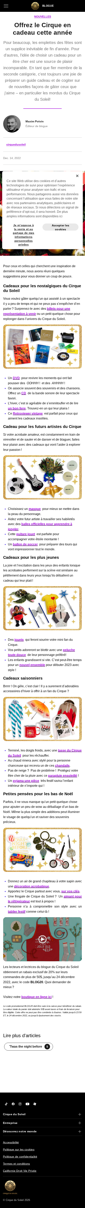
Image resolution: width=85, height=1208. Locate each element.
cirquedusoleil (16, 144)
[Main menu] (6, 6)
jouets (19, 639)
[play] (42, 939)
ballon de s (21, 544)
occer (33, 544)
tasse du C (66, 750)
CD (23, 393)
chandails (62, 765)
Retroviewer (22, 413)
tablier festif (16, 911)
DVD (16, 378)
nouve (24, 665)
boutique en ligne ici (36, 997)
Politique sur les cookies (18, 1149)
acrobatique (39, 886)
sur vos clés (70, 891)
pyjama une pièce (26, 780)
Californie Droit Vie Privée (20, 1170)
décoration (22, 886)
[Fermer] (77, 175)
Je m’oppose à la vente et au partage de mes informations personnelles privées (23, 227)
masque (35, 509)
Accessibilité (11, 1142)
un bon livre (17, 408)
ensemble (37, 665)
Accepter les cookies (60, 227)
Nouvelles (42, 16)
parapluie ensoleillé (62, 775)
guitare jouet (25, 534)
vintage (37, 413)
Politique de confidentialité (20, 1156)
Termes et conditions (16, 1163)
